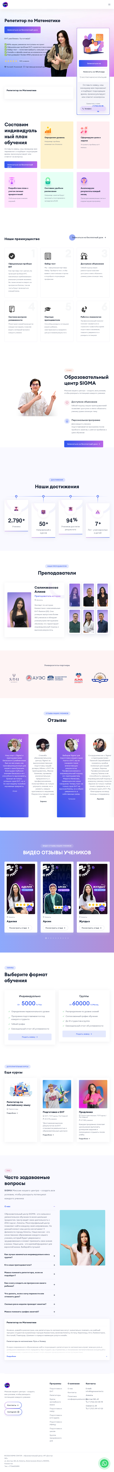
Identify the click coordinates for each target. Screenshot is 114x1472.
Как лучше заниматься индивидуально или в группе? (27, 1256)
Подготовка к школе (56, 1429)
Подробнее (11, 1113)
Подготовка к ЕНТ (53, 1112)
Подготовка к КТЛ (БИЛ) (56, 1416)
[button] (6, 773)
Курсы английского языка (55, 1402)
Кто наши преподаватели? (18, 1265)
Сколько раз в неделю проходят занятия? (25, 1304)
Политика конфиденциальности (77, 1397)
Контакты (72, 1392)
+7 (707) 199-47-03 (95, 1408)
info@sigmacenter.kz (94, 1391)
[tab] (74, 595)
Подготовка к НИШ (56, 1409)
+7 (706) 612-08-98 (95, 1402)
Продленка (86, 1112)
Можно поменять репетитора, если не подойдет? (23, 1274)
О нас (7, 1206)
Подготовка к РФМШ (56, 1423)
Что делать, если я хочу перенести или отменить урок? (24, 1295)
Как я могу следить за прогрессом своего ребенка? (25, 1284)
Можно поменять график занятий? (21, 1311)
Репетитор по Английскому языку (19, 1103)
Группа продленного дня (56, 1438)
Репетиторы (55, 1395)
